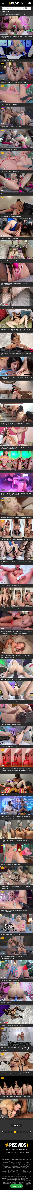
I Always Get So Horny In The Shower (11, 585)
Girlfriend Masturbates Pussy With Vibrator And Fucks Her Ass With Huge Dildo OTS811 (16, 494)
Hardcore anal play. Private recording (11, 679)
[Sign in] (29, 3)
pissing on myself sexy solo (8, 471)
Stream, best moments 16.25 (9, 702)
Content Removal (21, 1155)
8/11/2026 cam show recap (8, 1119)
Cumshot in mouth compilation (9, 238)
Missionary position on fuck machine (11, 724)
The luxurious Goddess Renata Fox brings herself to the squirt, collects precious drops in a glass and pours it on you (16, 770)
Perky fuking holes (6, 1002)
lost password (10, 1149)
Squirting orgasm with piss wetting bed (12, 1025)
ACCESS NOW (16, 1186)
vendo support (11, 1155)
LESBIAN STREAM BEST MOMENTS (11, 127)
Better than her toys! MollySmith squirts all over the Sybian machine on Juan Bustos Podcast (15, 817)
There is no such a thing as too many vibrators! (14, 194)
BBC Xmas (4, 401)
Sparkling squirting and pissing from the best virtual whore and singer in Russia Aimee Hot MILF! (15, 330)
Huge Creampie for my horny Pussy (11, 864)
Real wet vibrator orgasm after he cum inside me (14, 307)
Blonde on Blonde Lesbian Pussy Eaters (12, 261)
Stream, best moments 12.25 (9, 746)
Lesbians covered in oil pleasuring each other (14, 82)
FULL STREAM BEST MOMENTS (10, 104)
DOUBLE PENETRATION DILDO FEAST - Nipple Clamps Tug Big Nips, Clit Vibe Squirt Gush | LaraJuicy (16, 632)
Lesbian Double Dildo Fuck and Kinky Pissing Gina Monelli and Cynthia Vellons (15, 447)
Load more (16, 1125)
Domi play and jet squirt (7, 60)
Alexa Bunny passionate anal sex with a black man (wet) (16, 517)
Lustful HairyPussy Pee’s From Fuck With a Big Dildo (15, 539)
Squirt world (4, 794)
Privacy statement (23, 1152)
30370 (19, 14)
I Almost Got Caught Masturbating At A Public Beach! (15, 1096)
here (5, 1180)
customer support (21, 1149)
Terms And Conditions (10, 1152)
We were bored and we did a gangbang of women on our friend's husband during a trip (16, 424)
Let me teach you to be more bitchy (11, 216)
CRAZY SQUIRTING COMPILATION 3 (11, 934)
